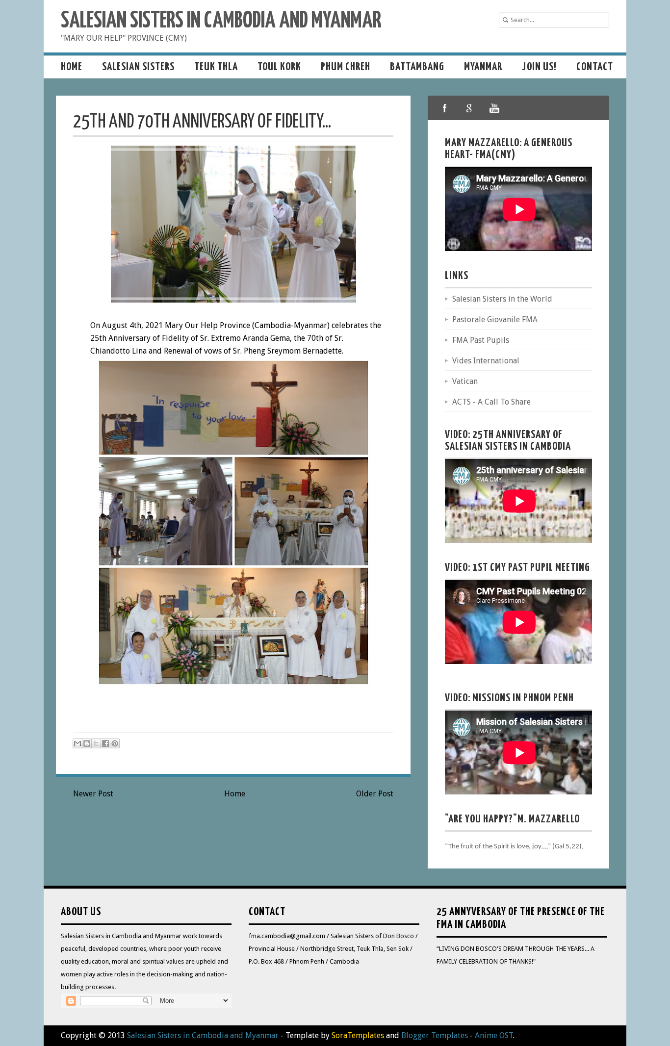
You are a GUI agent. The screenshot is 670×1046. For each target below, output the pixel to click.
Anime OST (494, 1035)
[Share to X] (96, 743)
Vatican (465, 381)
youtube (494, 108)
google (469, 108)
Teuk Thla (216, 67)
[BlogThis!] (87, 743)
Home (71, 67)
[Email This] (77, 743)
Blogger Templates (434, 1035)
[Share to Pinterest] (115, 743)
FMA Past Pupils (480, 340)
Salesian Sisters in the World (502, 299)
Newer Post (93, 793)
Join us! (539, 67)
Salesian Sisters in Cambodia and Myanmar (221, 21)
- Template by (331, 1035)
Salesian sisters (138, 67)
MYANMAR (483, 67)
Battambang (417, 67)
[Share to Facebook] (105, 743)
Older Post (374, 793)
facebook (445, 108)
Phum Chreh (345, 67)
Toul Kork (279, 67)
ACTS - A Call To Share (491, 402)
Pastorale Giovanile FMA (495, 319)
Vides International (485, 360)
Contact (594, 67)
